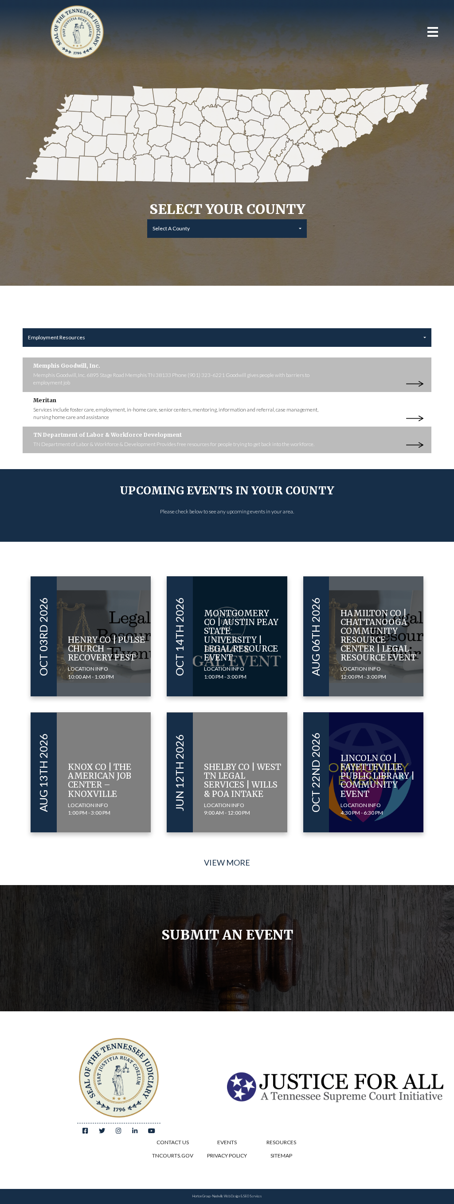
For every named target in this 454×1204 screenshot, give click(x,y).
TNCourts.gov (172, 1155)
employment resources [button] (56, 337)
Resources (281, 1142)
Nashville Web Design (226, 1196)
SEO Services (252, 1196)
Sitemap (281, 1155)
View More (227, 862)
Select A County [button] (171, 228)
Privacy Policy (227, 1155)
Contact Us (173, 1142)
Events (227, 1142)
